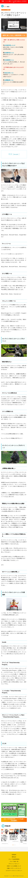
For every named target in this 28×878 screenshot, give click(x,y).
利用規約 (14, 854)
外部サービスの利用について (14, 866)
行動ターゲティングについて (14, 868)
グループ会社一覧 (14, 861)
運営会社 (14, 857)
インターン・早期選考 (6, 9)
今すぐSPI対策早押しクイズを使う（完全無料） (14, 819)
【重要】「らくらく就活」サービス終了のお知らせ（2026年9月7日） (14, 2)
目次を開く (16, 154)
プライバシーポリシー (14, 863)
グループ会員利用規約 (14, 859)
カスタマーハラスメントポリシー (14, 870)
